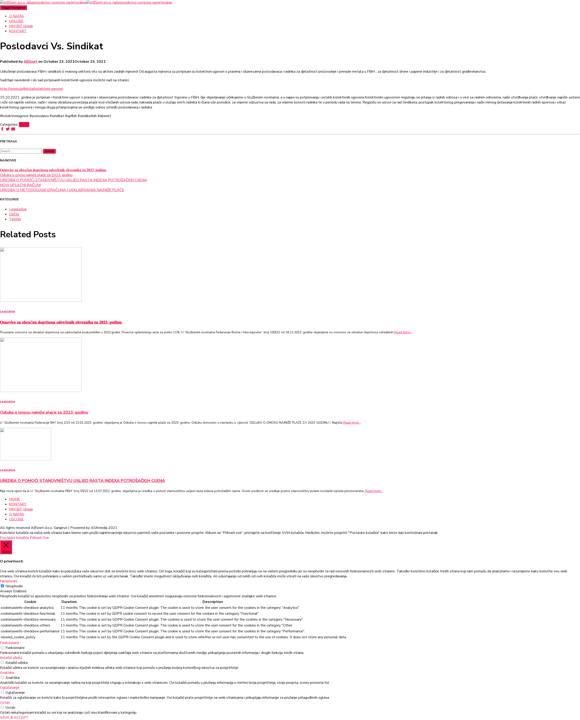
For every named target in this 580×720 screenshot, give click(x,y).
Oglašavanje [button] (9, 687)
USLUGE (16, 21)
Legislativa (18, 209)
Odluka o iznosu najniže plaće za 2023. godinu (36, 175)
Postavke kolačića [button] (14, 537)
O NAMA (16, 16)
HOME (14, 499)
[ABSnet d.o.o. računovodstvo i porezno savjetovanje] (86, 2)
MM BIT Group (21, 26)
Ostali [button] (5, 702)
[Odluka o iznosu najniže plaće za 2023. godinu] (41, 390)
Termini (15, 219)
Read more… (403, 332)
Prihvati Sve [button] (39, 537)
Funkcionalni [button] (9, 642)
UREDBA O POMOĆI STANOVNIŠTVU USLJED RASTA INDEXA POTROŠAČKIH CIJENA (73, 180)
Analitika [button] (7, 672)
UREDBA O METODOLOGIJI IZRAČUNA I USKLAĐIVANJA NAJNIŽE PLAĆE (62, 189)
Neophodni (14, 586)
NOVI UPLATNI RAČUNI (20, 184)
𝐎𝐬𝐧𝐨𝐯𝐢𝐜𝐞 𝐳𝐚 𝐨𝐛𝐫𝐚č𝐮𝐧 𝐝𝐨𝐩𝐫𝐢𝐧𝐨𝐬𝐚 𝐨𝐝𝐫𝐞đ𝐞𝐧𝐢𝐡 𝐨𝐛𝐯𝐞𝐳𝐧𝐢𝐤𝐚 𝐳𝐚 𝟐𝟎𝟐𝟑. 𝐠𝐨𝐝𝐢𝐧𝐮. (53, 170)
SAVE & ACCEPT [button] (14, 717)
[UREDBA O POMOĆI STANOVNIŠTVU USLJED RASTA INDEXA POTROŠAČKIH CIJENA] (25, 459)
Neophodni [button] (8, 581)
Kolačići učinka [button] (11, 657)
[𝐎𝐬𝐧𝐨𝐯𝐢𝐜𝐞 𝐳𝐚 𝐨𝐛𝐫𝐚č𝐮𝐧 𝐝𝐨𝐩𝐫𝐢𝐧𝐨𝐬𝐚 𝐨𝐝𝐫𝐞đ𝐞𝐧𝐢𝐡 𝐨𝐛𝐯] (41, 300)
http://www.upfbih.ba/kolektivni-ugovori (31, 88)
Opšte (24, 124)
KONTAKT (18, 31)
